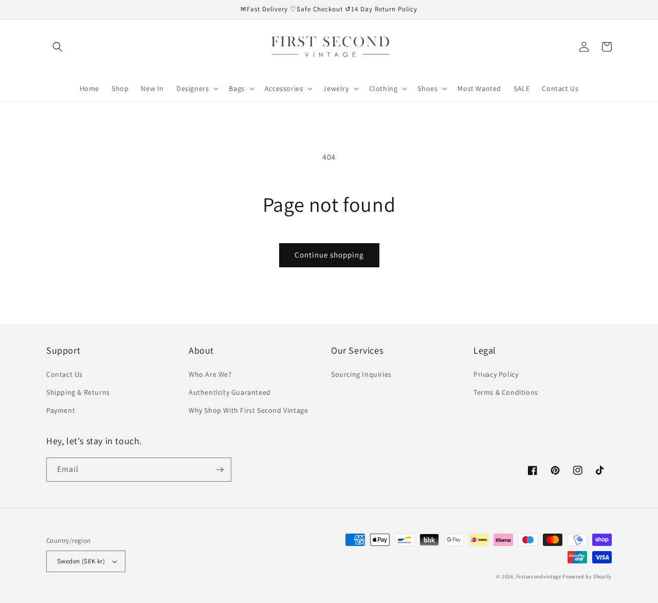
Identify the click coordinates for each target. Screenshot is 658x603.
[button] (57, 46)
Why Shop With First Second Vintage (248, 410)
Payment (60, 410)
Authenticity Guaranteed (230, 392)
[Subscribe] (219, 470)
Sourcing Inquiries (361, 374)
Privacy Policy (495, 374)
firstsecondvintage (538, 576)
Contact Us (64, 374)
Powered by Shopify (587, 576)
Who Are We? (210, 374)
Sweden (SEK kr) (81, 561)
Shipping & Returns (78, 392)
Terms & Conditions (505, 392)
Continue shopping (329, 255)
